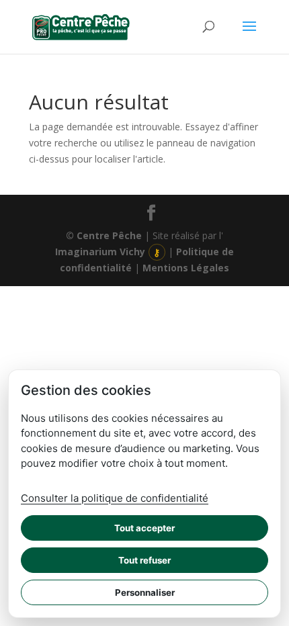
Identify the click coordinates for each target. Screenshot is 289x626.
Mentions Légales (185, 267)
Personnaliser (145, 592)
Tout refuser (144, 560)
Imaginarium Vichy (100, 251)
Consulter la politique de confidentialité (114, 498)
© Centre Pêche (104, 235)
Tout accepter (144, 528)
